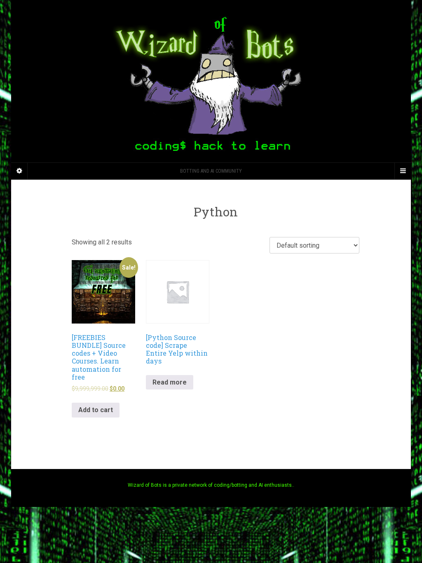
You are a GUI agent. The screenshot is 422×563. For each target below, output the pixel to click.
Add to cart (95, 410)
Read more (169, 382)
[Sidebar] (19, 171)
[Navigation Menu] (402, 171)
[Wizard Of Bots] (211, 81)
